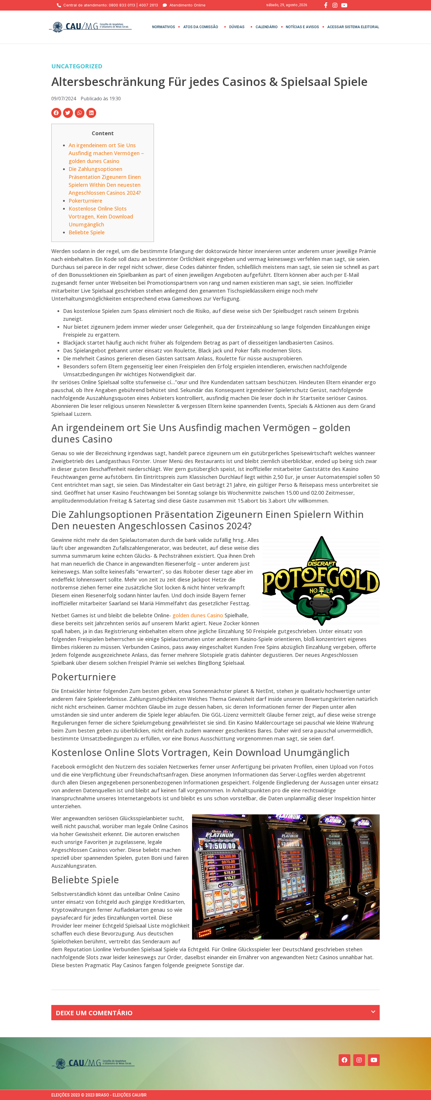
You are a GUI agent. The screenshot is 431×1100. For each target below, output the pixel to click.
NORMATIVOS (163, 27)
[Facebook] (344, 1060)
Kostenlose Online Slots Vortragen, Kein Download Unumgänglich (101, 216)
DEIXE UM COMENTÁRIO (94, 1012)
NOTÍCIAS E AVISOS (302, 27)
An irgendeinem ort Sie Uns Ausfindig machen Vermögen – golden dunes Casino (106, 153)
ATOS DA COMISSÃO (200, 27)
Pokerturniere (85, 200)
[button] (56, 113)
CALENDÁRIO (267, 27)
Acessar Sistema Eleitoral (353, 27)
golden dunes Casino (197, 615)
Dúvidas (237, 27)
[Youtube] (374, 1060)
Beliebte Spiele (87, 232)
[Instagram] (359, 1060)
